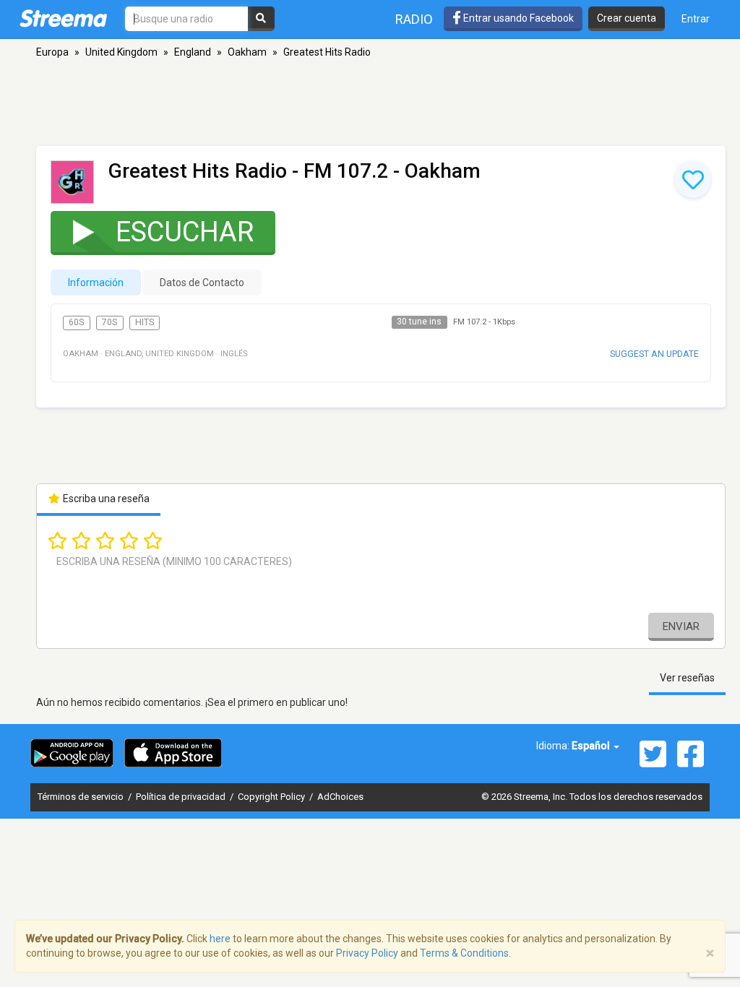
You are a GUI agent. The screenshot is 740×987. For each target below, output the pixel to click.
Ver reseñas (687, 678)
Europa (52, 52)
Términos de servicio (82, 796)
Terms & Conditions (464, 953)
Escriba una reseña (105, 498)
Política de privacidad (182, 796)
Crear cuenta (626, 18)
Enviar (681, 626)
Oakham (247, 52)
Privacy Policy (367, 953)
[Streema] (63, 18)
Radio (414, 19)
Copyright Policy (272, 796)
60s (76, 322)
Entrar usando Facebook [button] (517, 18)
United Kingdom (121, 52)
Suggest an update (654, 353)
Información (96, 282)
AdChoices (340, 796)
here (220, 938)
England (192, 52)
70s (109, 322)
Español (592, 745)
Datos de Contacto (202, 282)
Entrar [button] (695, 19)
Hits (144, 322)
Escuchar (185, 232)
